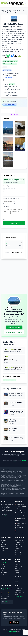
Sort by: (7, 252)
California (3, 540)
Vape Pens (18, 574)
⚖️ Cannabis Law (19, 533)
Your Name (6, 192)
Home (2, 10)
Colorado (3, 542)
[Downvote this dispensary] (12, 111)
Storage (17, 579)
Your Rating (6, 186)
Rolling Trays (18, 568)
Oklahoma (3, 550)
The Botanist (4, 572)
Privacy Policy (18, 588)
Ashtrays (17, 570)
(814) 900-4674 (9, 77)
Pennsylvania (4, 548)
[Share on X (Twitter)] (15, 55)
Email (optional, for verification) (11, 198)
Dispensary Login (5, 594)
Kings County (16, 10)
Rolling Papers (18, 566)
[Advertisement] (14, 276)
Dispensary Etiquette (20, 513)
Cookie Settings (19, 596)
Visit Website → (8, 80)
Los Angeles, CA (19, 540)
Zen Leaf (3, 574)
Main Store (18, 564)
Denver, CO (18, 544)
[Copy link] (19, 55)
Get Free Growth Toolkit (15, 332)
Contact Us (4, 598)
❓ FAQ (17, 508)
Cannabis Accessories (20, 576)
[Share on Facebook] (12, 55)
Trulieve (3, 568)
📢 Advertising (5, 592)
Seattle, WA (18, 555)
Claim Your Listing (19, 515)
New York (8, 10)
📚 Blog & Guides (19, 504)
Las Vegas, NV (18, 546)
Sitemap (17, 594)
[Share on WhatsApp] (8, 55)
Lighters (17, 572)
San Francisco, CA (19, 542)
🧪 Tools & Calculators (20, 506)
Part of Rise (8, 70)
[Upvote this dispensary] (3, 111)
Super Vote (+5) (14, 114)
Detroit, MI (17, 548)
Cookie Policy (18, 590)
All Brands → (4, 562)
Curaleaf (3, 566)
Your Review (6, 206)
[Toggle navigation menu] (25, 3)
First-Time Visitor (19, 510)
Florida (3, 546)
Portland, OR (18, 552)
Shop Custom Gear (15, 327)
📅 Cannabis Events (20, 531)
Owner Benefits (5, 596)
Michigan (3, 544)
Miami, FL (17, 550)
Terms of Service (19, 592)
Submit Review (14, 223)
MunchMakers (4, 515)
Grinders (17, 581)
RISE (2, 570)
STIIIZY (3, 564)
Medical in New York (9, 380)
